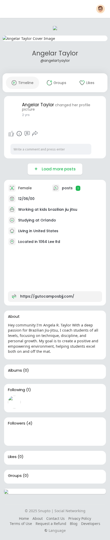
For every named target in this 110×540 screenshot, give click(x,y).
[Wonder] (19, 133)
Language (57, 530)
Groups (15, 476)
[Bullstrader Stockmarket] (14, 402)
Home (24, 518)
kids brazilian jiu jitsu (58, 209)
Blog (74, 523)
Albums (15, 370)
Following (16, 390)
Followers (16, 423)
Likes (12, 457)
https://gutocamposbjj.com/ (47, 296)
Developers (90, 523)
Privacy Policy (79, 518)
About (37, 518)
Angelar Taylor (55, 53)
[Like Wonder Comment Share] (23, 133)
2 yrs (26, 114)
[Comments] (27, 133)
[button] (100, 9)
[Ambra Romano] (63, 435)
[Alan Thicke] (47, 435)
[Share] (35, 133)
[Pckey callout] (30, 435)
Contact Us (55, 518)
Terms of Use (21, 523)
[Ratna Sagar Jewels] (14, 435)
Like (11, 133)
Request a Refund (51, 523)
